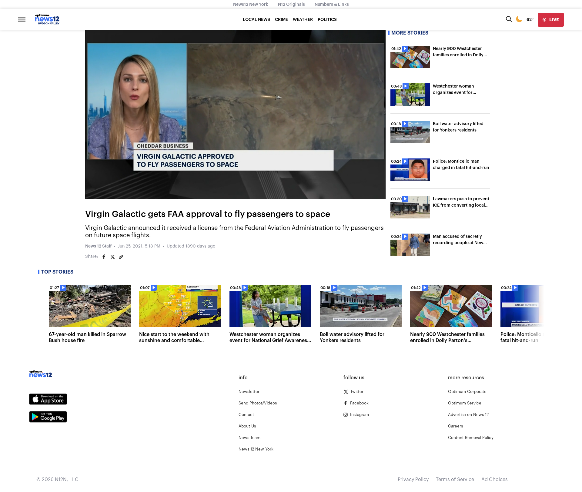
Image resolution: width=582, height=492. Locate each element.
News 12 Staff (98, 246)
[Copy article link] (121, 256)
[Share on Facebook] (104, 256)
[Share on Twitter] (112, 256)
